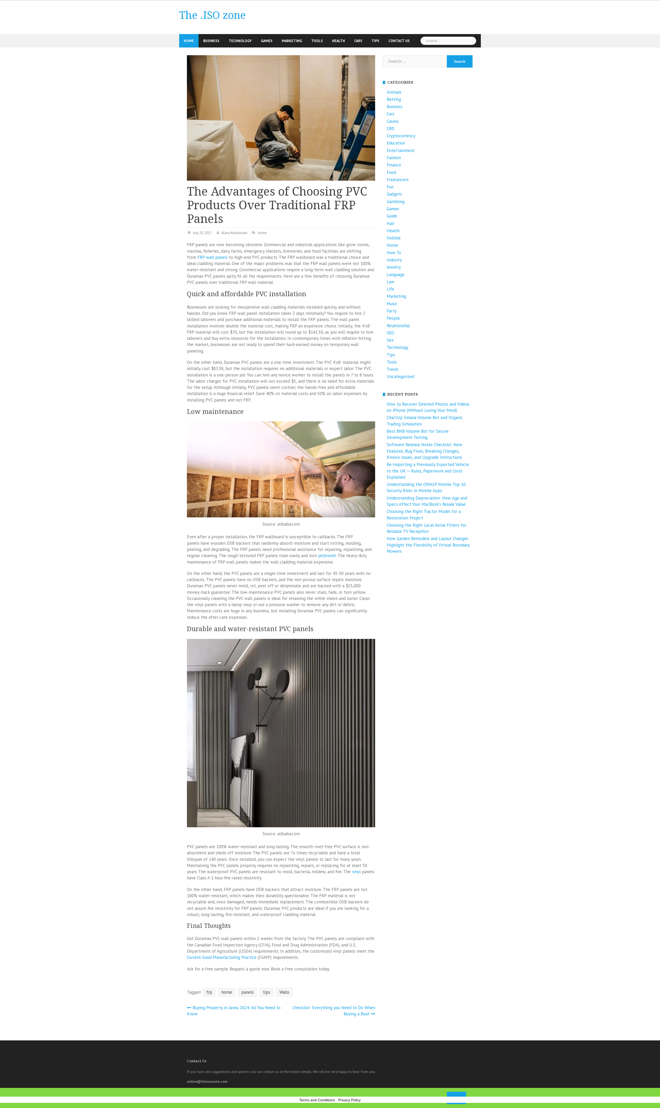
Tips (375, 40)
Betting (394, 99)
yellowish (327, 555)
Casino (393, 121)
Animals (394, 92)
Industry (394, 260)
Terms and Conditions (317, 1100)
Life (390, 289)
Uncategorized (400, 376)
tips (266, 992)
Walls (284, 992)
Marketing (292, 40)
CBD (390, 128)
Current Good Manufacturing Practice (222, 957)
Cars (358, 40)
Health (338, 40)
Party (392, 311)
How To (394, 252)
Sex (390, 340)
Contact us (399, 40)
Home (189, 40)
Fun (390, 187)
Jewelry (394, 267)
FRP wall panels (212, 257)
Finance (394, 165)
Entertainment (401, 150)
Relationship (398, 325)
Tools (317, 40)
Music (392, 304)
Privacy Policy (349, 1100)
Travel (392, 369)
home (226, 992)
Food (391, 172)
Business (211, 40)
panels (247, 992)
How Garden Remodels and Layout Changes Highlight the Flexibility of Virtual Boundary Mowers (428, 545)
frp (209, 992)
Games (267, 40)
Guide (392, 216)
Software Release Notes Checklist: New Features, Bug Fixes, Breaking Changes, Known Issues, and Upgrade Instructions (424, 451)
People (393, 318)
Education (396, 143)
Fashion (394, 157)
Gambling (396, 201)
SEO (390, 333)
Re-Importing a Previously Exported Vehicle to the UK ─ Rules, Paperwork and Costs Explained (428, 471)
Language (396, 274)
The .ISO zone (212, 15)
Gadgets (394, 194)
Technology (240, 40)
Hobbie (394, 238)
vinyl (356, 871)
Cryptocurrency (401, 136)
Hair (390, 223)
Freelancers (398, 179)
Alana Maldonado (234, 233)
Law (390, 282)
